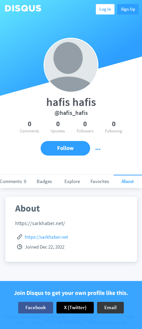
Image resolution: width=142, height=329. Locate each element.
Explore (72, 181)
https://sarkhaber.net (46, 237)
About (128, 181)
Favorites (99, 181)
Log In (105, 9)
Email (110, 307)
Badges (44, 181)
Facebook (35, 307)
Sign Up (128, 9)
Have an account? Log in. (71, 320)
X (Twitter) (75, 307)
